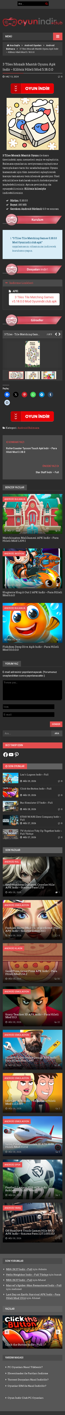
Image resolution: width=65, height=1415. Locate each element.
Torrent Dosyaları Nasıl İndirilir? (28, 1379)
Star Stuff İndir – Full (47, 472)
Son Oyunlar (16, 766)
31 (59, 531)
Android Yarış (13, 1208)
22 (58, 1022)
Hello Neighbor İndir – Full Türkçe (27, 1274)
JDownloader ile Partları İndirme (28, 1373)
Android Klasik (14, 948)
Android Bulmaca (28, 427)
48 (58, 1065)
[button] (33, 375)
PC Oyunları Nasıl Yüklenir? (25, 1367)
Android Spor (12, 1164)
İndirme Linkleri (21, 283)
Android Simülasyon (17, 905)
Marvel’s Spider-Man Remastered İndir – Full (34, 1285)
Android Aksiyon (14, 553)
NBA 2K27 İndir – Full (19, 1269)
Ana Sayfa (14, 45)
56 (58, 979)
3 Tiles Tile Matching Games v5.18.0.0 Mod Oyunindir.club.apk (34, 299)
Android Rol (12, 861)
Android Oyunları (32, 45)
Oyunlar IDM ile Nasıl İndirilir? (27, 1385)
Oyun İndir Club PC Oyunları (26, 1397)
